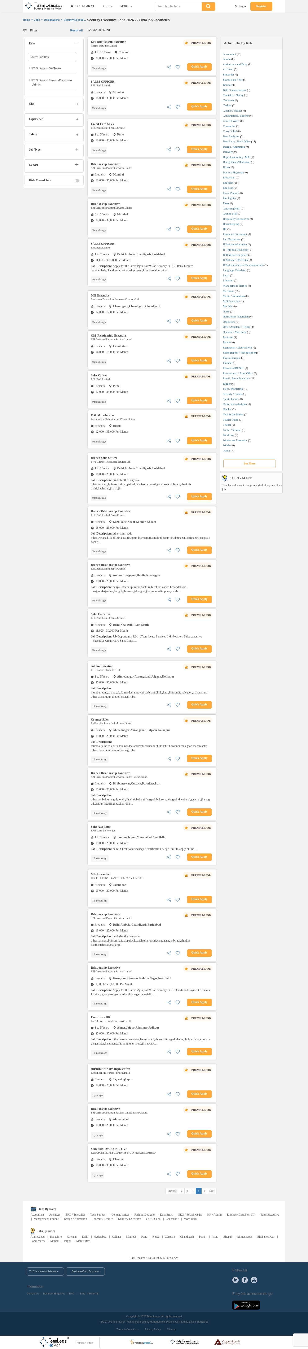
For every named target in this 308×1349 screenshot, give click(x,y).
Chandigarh (187, 1236)
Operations (229, 321)
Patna (215, 1236)
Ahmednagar (244, 1236)
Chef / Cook (153, 1218)
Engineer (228, 182)
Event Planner (231, 193)
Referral (93, 1293)
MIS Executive (231, 301)
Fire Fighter (229, 198)
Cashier (227, 105)
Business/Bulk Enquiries (85, 1271)
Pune (144, 1236)
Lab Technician (232, 239)
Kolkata (116, 1236)
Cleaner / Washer (232, 110)
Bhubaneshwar (265, 1236)
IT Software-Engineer (235, 244)
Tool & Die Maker (233, 414)
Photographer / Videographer (239, 352)
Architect (228, 69)
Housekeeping (231, 223)
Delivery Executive (129, 1218)
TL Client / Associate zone (44, 1271)
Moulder (228, 306)
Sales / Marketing (233, 388)
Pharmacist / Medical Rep (237, 347)
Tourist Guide (230, 419)
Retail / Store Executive (236, 378)
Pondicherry (38, 1240)
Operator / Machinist (234, 332)
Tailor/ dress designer (235, 404)
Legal (226, 275)
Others (226, 450)
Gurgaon (170, 1236)
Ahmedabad (38, 1236)
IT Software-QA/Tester (235, 259)
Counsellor (229, 126)
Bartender (228, 74)
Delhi (85, 1236)
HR (225, 229)
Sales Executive (269, 1214)
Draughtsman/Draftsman (236, 162)
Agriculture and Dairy (235, 64)
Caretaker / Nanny (233, 95)
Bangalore (56, 1236)
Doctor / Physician (233, 172)
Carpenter (228, 100)
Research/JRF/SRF (233, 368)
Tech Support (98, 1214)
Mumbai (131, 1236)
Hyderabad (100, 1236)
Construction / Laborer (236, 115)
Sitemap (171, 1329)
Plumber (227, 362)
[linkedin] (235, 1279)
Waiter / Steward (232, 430)
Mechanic (228, 291)
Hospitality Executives (236, 218)
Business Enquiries (54, 1293)
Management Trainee (235, 285)
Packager (228, 337)
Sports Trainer (231, 399)
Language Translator (234, 270)
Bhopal (227, 1236)
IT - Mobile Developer (235, 249)
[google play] (246, 1304)
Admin (227, 59)
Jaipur (67, 1240)
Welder (227, 445)
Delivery (228, 151)
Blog (82, 1293)
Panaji (202, 1236)
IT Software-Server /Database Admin (243, 265)
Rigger (227, 383)
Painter (227, 342)
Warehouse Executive (235, 440)
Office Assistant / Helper (236, 326)
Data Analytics (231, 136)
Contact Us (33, 1293)
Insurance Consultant (235, 234)
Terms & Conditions (127, 1329)
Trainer (227, 424)
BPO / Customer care (234, 90)
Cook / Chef (230, 131)
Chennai (72, 1236)
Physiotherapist (232, 357)
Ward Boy (228, 435)
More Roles (190, 1218)
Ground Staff (230, 213)
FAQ (71, 1293)
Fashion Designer (144, 1214)
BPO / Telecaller (75, 1214)
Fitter (226, 203)
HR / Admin (214, 1214)
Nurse (226, 311)
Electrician (229, 177)
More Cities (83, 1240)
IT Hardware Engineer (235, 254)
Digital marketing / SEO (236, 157)
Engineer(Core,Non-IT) (241, 1214)
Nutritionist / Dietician (236, 316)
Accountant (229, 54)
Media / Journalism (234, 296)
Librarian (228, 280)
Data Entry (166, 1214)
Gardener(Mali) (231, 208)
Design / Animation (234, 146)
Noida (155, 1236)
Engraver (228, 187)
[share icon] (169, 66)
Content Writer (231, 120)
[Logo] (42, 6)
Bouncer (228, 84)
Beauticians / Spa (233, 79)
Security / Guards (232, 393)
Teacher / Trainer (102, 1218)
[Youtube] (254, 1279)
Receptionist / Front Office (238, 373)
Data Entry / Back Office (237, 141)
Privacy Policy (153, 1329)
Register (261, 6)
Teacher (227, 409)
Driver (226, 167)
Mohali (54, 1240)
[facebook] (245, 1279)
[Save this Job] (178, 66)
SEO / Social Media (190, 1214)
